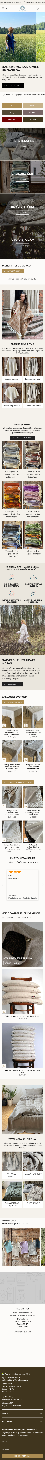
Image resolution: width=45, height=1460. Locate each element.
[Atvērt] (3, 8)
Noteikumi (7, 1421)
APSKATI (5, 1413)
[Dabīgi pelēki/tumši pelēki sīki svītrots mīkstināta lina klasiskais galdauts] (12, 751)
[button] (2, 884)
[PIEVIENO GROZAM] (4, 725)
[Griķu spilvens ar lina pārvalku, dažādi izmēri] (22, 991)
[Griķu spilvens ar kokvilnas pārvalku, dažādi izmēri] (22, 1045)
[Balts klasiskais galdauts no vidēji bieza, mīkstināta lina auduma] (12, 717)
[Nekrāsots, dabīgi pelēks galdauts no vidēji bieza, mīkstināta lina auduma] (33, 717)
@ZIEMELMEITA (21, 1224)
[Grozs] (42, 8)
